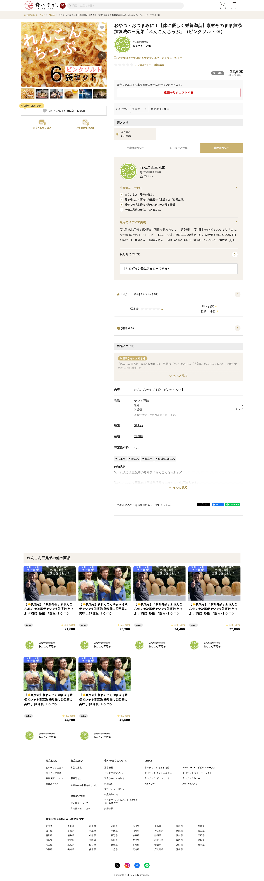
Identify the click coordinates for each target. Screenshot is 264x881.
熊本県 (92, 849)
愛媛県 (157, 844)
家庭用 (148, 458)
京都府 (71, 840)
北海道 (49, 826)
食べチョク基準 (53, 773)
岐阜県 (136, 835)
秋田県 (136, 826)
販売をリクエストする (179, 92)
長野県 (114, 835)
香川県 (136, 844)
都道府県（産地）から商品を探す (65, 818)
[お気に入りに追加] (101, 27)
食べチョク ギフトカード (157, 778)
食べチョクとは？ (55, 767)
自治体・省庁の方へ (81, 808)
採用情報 (108, 808)
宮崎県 (136, 849)
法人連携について (79, 803)
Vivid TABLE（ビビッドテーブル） (199, 767)
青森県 (71, 826)
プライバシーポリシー (115, 789)
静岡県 (157, 835)
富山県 (201, 831)
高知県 (179, 844)
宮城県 (114, 826)
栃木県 (49, 831)
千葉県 (114, 831)
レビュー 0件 (144, 65)
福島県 (179, 826)
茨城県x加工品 (166, 458)
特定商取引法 (111, 794)
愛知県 (179, 835)
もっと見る (180, 375)
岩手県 (92, 826)
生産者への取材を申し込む (84, 785)
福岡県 (201, 844)
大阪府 (92, 840)
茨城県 (138, 436)
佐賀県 (49, 849)
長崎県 (71, 849)
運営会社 (108, 767)
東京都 (136, 831)
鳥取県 (179, 840)
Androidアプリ (189, 783)
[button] (178, 304)
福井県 (71, 835)
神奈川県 (158, 831)
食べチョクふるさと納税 (157, 767)
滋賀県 (49, 840)
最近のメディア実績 (133, 222)
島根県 (201, 840)
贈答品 (135, 458)
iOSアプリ (150, 783)
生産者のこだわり (131, 187)
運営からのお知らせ (114, 778)
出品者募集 (76, 767)
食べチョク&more (191, 778)
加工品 (138, 425)
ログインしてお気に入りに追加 (66, 110)
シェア (219, 504)
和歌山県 (158, 840)
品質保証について (55, 778)
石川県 (49, 835)
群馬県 (71, 831)
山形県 (157, 826)
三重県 (201, 835)
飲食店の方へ (52, 783)
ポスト (204, 504)
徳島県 (114, 844)
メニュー (234, 8)
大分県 (114, 849)
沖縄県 (179, 849)
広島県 (71, 844)
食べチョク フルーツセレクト (197, 773)
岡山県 (49, 844)
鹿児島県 (158, 849)
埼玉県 (92, 831)
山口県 (92, 844)
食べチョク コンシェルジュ (158, 773)
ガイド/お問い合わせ (114, 773)
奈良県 (136, 840)
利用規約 (108, 783)
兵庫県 (114, 840)
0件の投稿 (159, 64)
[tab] (178, 148)
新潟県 (179, 831)
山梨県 (92, 835)
